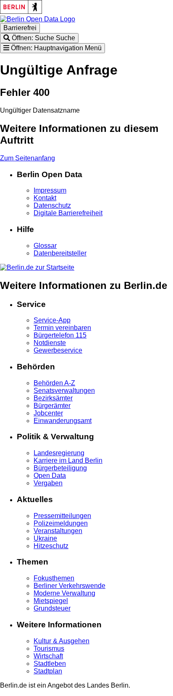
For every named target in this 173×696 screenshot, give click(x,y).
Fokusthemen (54, 578)
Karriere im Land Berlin (68, 460)
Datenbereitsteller (60, 253)
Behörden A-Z (54, 383)
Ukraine (45, 538)
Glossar (45, 245)
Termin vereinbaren (62, 327)
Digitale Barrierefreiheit (68, 213)
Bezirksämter (53, 398)
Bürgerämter (52, 405)
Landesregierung (59, 452)
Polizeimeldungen (61, 523)
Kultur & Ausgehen (61, 640)
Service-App (52, 320)
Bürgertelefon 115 (60, 335)
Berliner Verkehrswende (69, 585)
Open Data (50, 475)
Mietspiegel (51, 600)
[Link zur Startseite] (37, 19)
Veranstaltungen (58, 530)
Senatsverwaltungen (64, 390)
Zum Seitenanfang (27, 158)
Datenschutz (52, 205)
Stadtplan (48, 671)
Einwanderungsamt (63, 420)
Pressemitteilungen (62, 515)
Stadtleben (50, 663)
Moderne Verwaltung (64, 593)
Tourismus (49, 648)
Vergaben (48, 483)
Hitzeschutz (51, 545)
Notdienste (50, 342)
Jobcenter (48, 413)
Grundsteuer (52, 608)
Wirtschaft (48, 656)
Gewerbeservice (58, 350)
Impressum (50, 190)
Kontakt (45, 197)
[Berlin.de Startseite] (37, 267)
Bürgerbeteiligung (60, 468)
